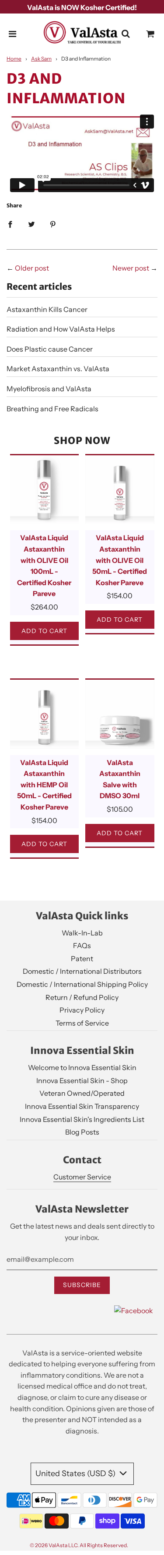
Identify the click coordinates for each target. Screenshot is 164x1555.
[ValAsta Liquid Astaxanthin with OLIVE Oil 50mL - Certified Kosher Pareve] (119, 489)
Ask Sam (41, 58)
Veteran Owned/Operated (82, 1093)
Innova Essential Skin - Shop (82, 1080)
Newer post (130, 268)
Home (14, 58)
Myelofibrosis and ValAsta (49, 388)
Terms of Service (82, 1023)
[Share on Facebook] (10, 224)
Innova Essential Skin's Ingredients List (82, 1119)
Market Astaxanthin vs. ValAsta (58, 368)
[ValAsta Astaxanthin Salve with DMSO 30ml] (119, 714)
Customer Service (82, 1176)
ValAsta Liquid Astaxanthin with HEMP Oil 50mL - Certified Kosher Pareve (44, 784)
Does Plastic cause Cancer (50, 349)
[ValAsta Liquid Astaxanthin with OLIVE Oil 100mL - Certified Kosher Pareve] (44, 489)
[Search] (125, 34)
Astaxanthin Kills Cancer (47, 309)
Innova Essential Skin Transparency (82, 1106)
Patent (82, 958)
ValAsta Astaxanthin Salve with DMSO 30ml (119, 779)
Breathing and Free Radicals (52, 408)
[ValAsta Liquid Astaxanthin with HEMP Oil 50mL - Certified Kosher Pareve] (44, 714)
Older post (32, 268)
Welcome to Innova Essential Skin (82, 1067)
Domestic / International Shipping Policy (82, 984)
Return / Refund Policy (82, 997)
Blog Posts (82, 1132)
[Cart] (150, 34)
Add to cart (44, 631)
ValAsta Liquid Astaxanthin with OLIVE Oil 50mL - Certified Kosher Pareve (119, 559)
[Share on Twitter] (31, 224)
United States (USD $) (76, 1473)
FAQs (82, 945)
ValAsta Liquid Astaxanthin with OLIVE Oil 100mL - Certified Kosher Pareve (44, 565)
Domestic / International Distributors (82, 971)
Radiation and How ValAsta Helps (61, 329)
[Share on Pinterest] (53, 224)
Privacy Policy (82, 1010)
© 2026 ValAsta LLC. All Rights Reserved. (79, 1545)
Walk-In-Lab (82, 932)
